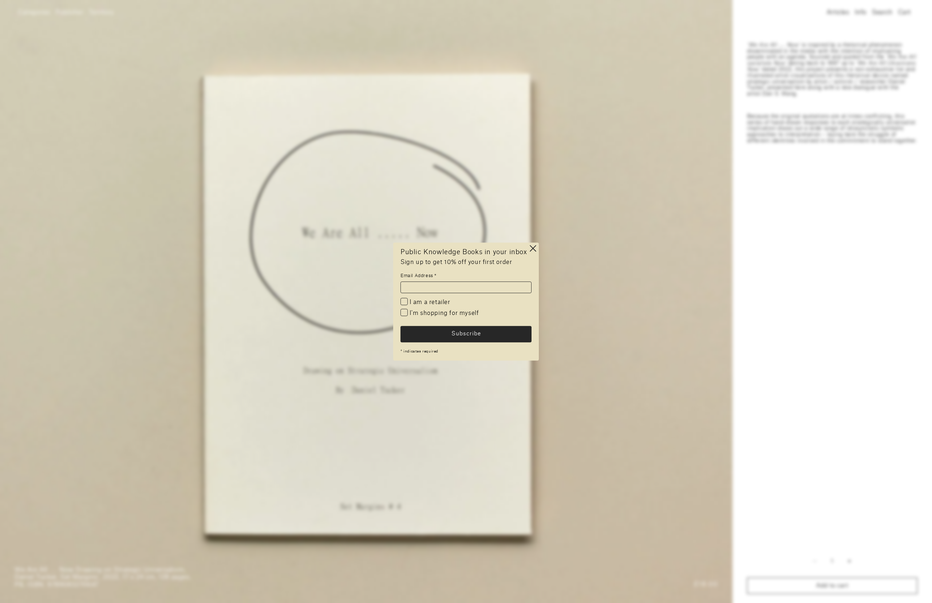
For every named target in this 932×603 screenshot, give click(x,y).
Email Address (418, 275)
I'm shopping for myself (443, 313)
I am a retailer (429, 302)
